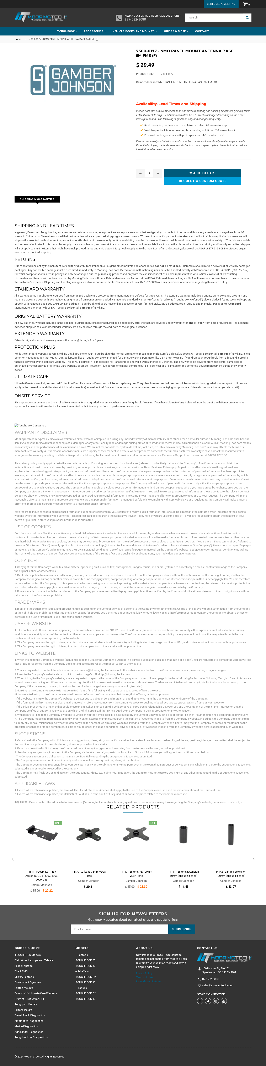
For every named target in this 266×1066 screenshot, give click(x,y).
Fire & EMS (21, 971)
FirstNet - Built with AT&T (29, 998)
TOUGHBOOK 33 (85, 982)
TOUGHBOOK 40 (85, 965)
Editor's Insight (23, 1009)
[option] (38, 859)
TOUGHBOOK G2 (85, 976)
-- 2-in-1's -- (82, 971)
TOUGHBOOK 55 (85, 960)
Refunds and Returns (148, 981)
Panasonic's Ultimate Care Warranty (36, 993)
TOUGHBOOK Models (28, 954)
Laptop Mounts (24, 987)
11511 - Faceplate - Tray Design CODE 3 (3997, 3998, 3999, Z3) (41, 875)
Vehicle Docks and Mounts (134, 31)
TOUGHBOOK (66, 31)
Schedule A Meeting (221, 3)
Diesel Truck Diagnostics (30, 1015)
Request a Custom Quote (203, 181)
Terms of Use (144, 977)
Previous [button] (12, 859)
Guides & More (175, 31)
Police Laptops (24, 965)
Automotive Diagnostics (29, 1020)
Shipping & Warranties (37, 199)
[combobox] (214, 17)
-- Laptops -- (82, 954)
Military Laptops (24, 976)
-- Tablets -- (82, 987)
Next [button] (253, 859)
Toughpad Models (26, 1004)
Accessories (94, 31)
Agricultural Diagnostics (29, 1031)
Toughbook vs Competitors (31, 1037)
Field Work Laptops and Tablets (34, 960)
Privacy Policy (144, 973)
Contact (202, 31)
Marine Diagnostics (26, 1026)
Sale (58, 823)
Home (18, 39)
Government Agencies (28, 982)
